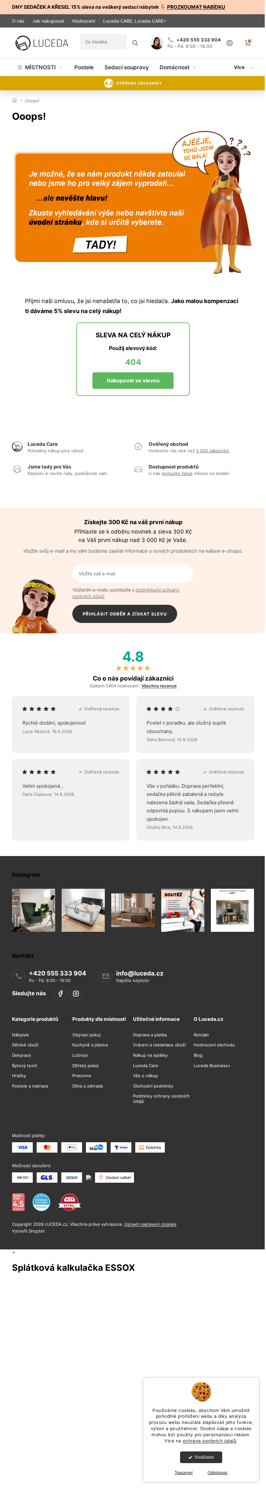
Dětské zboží (25, 1045)
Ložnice (80, 1055)
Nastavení (184, 1472)
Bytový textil (24, 1065)
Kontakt (201, 1034)
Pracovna (81, 1075)
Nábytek (20, 1034)
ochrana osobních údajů (209, 1440)
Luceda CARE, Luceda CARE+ (134, 21)
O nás (18, 21)
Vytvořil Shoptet (28, 1230)
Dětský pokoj (85, 1065)
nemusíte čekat (177, 473)
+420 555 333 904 (57, 973)
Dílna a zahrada (87, 1086)
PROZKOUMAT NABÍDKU (196, 7)
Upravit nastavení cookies (150, 1223)
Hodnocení (83, 21)
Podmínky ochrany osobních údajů (161, 1099)
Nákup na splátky (150, 1055)
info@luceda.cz (139, 973)
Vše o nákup (145, 1075)
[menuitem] (40, 67)
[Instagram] (75, 993)
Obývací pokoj (86, 1034)
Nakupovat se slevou (133, 380)
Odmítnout (217, 1472)
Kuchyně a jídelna (90, 1045)
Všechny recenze (159, 685)
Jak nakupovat (48, 21)
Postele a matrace (30, 1086)
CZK (235, 21)
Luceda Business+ (212, 1065)
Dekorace (21, 1055)
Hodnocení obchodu (214, 1045)
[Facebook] (60, 993)
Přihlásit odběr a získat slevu (125, 613)
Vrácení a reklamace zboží (159, 1045)
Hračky (19, 1075)
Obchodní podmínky (153, 1086)
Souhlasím (204, 1457)
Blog (198, 1055)
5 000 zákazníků (212, 450)
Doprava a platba (150, 1034)
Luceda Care (145, 1065)
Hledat (135, 43)
